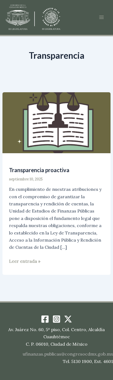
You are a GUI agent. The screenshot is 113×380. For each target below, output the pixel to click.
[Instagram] (56, 319)
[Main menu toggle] (101, 17)
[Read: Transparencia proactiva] (56, 122)
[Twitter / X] (68, 319)
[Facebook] (45, 319)
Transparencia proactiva (39, 170)
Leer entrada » (24, 261)
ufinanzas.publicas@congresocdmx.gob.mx (68, 354)
